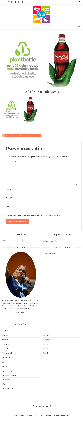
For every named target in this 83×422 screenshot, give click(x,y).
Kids (3, 362)
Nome (9, 189)
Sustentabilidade (7, 389)
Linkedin (46, 353)
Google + (46, 344)
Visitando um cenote (50, 241)
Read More (20, 313)
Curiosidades (6, 335)
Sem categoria (6, 380)
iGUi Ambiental (7, 353)
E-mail (9, 198)
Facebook (46, 331)
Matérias (4, 366)
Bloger (68, 415)
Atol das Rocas (6, 331)
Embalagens (6, 344)
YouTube (46, 335)
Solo (3, 384)
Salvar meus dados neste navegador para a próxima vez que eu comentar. (34, 215)
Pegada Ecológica (8, 371)
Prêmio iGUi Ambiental (9, 375)
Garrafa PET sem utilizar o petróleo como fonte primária (23, 136)
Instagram (46, 340)
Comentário (11, 162)
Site (7, 207)
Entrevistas (5, 349)
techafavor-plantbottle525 (41, 92)
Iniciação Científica (8, 357)
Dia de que (5, 340)
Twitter (45, 349)
